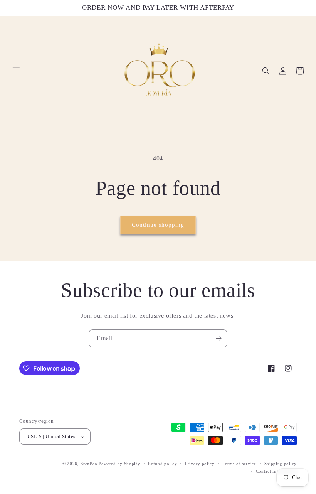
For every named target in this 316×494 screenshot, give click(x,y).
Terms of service (239, 463)
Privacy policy (200, 463)
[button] (16, 70)
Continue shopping (158, 225)
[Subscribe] (218, 338)
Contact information (276, 471)
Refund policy (162, 463)
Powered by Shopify (119, 463)
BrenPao (88, 463)
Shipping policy (280, 463)
